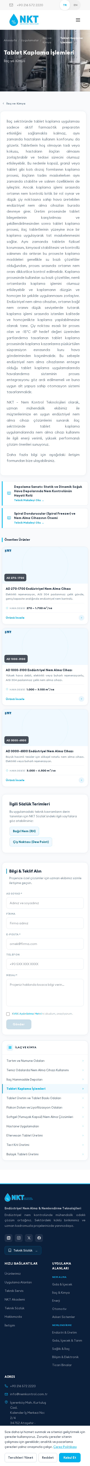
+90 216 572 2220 (30, 5)
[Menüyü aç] (78, 20)
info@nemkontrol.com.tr (29, 1394)
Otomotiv (59, 1309)
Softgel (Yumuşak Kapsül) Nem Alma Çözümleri (39, 1117)
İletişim (10, 1325)
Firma (10, 913)
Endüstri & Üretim (64, 1332)
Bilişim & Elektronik (65, 1357)
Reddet (48, 1457)
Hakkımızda (13, 1317)
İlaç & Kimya (61, 1292)
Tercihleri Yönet (20, 1457)
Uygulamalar (30, 40)
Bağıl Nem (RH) (24, 831)
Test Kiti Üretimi (17, 1145)
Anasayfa (10, 40)
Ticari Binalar (62, 1365)
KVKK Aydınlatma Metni (27, 1013)
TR (65, 5)
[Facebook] (39, 1238)
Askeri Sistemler (63, 1317)
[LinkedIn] (8, 1238)
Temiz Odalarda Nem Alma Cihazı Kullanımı (37, 1070)
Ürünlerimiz (13, 1273)
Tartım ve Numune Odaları (25, 1060)
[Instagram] (19, 1238)
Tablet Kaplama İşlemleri (25, 1088)
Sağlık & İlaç (61, 1349)
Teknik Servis (14, 1291)
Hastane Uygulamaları (22, 1126)
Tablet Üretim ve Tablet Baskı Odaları (33, 1098)
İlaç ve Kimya (47, 40)
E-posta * (13, 934)
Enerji (56, 1300)
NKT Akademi (15, 1299)
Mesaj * (12, 975)
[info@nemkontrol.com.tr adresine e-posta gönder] (11, 5)
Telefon (13, 954)
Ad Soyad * (14, 893)
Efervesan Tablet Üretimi (24, 1135)
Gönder (19, 1024)
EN (76, 5)
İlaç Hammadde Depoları (24, 1079)
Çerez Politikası (65, 1447)
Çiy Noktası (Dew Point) (31, 842)
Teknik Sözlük (14, 1308)
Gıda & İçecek (62, 1284)
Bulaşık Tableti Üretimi (22, 1154)
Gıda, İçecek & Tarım (67, 1340)
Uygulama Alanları (18, 1282)
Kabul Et (69, 1457)
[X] (29, 1238)
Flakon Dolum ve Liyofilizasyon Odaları (34, 1107)
